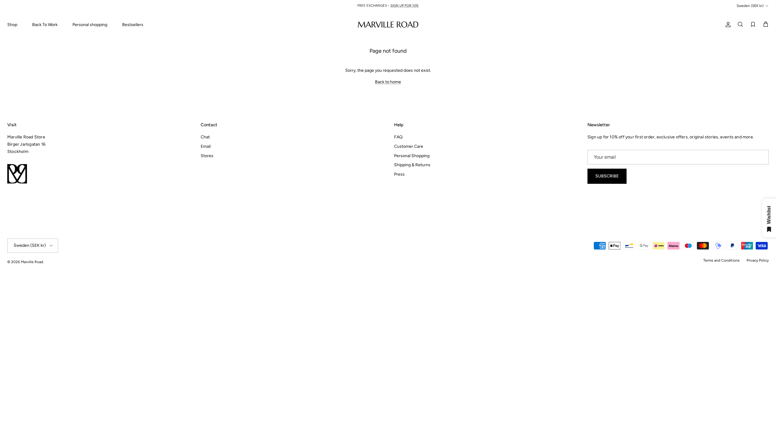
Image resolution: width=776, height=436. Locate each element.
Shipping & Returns (412, 164)
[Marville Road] (388, 24)
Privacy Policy (758, 260)
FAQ (398, 137)
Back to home (388, 81)
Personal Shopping (412, 155)
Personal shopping (89, 24)
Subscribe (607, 176)
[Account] (727, 24)
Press (399, 174)
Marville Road (32, 262)
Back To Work (45, 24)
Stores (207, 155)
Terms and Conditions (721, 260)
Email (206, 146)
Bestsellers (132, 24)
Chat (205, 137)
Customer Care (408, 146)
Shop (12, 24)
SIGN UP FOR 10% (404, 6)
